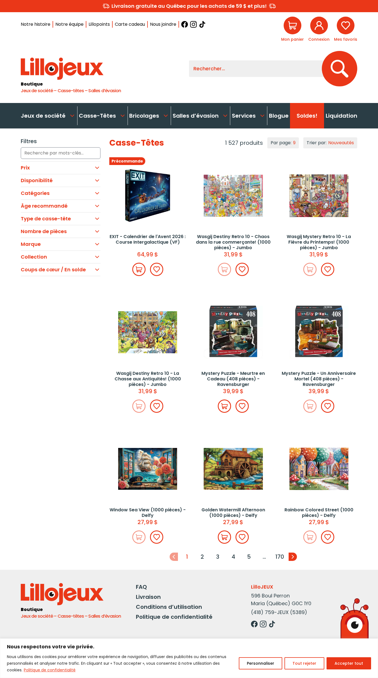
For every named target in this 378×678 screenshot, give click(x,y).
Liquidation (341, 116)
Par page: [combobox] (283, 143)
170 (279, 557)
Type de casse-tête (46, 218)
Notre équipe (69, 24)
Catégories (35, 193)
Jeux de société (43, 116)
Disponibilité (37, 180)
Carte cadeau (130, 24)
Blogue (279, 116)
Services (244, 116)
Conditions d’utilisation (169, 607)
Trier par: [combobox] (330, 143)
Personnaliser (260, 663)
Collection (34, 256)
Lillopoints (99, 24)
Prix (25, 167)
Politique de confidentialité (50, 670)
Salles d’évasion (196, 116)
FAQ (141, 587)
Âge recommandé (44, 205)
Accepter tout (349, 663)
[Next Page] (293, 557)
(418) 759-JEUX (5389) (279, 612)
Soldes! (307, 116)
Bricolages (144, 116)
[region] (189, 658)
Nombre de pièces (44, 231)
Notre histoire (35, 24)
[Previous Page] (174, 557)
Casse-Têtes (97, 116)
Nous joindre (163, 24)
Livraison (148, 597)
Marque (31, 244)
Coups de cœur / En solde (53, 269)
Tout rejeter (304, 663)
